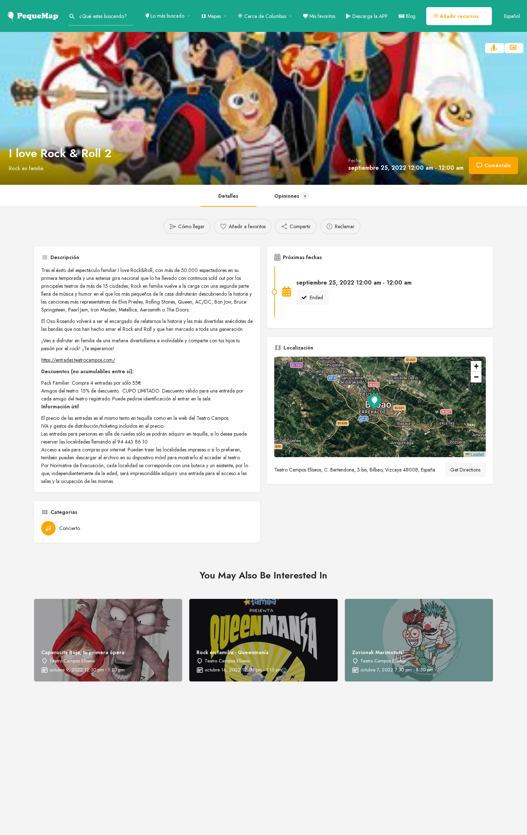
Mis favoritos (321, 16)
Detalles (228, 196)
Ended (315, 297)
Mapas (213, 16)
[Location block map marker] (374, 401)
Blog (410, 16)
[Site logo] (34, 15)
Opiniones (290, 196)
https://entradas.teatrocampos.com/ (78, 359)
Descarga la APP (369, 16)
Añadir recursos (458, 16)
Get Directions (465, 469)
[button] (380, 407)
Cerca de (264, 16)
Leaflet (477, 454)
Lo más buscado (166, 15)
